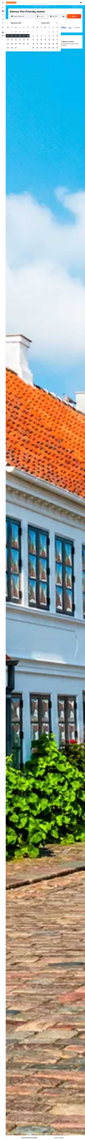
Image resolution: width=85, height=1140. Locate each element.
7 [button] (45, 36)
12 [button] (27, 36)
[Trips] (3, 27)
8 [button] (49, 36)
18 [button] (23, 40)
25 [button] (24, 44)
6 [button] (41, 36)
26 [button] (28, 44)
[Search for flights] (3, 7)
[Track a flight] (3, 22)
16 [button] (16, 40)
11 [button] (23, 36)
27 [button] (41, 48)
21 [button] (8, 44)
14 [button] (8, 40)
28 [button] (8, 48)
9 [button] (53, 36)
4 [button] (23, 32)
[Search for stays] (3, 11)
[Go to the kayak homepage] (11, 3)
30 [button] (16, 48)
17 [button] (19, 40)
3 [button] (57, 32)
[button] (3, 2)
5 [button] (27, 32)
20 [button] (41, 44)
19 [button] (27, 40)
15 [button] (12, 40)
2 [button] (53, 32)
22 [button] (12, 44)
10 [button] (20, 36)
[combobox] (24, 16)
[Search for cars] (3, 14)
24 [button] (20, 44)
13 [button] (41, 40)
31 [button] (57, 48)
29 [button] (12, 48)
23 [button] (16, 44)
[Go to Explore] (3, 19)
